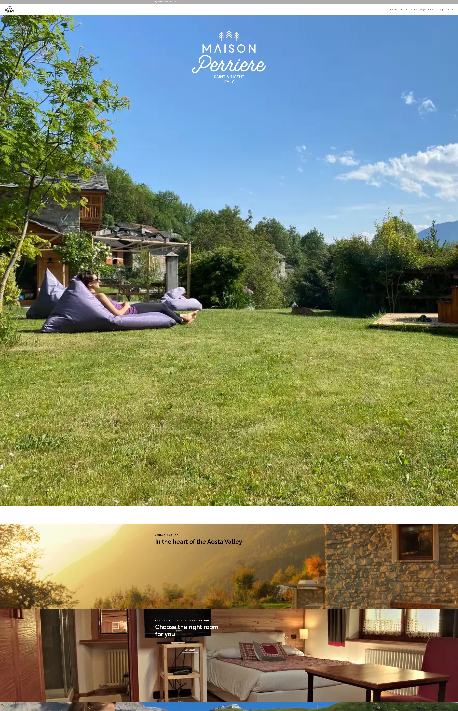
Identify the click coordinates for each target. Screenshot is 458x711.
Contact (432, 10)
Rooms (393, 10)
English (443, 10)
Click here (190, 649)
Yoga (422, 10)
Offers (413, 10)
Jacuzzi (403, 10)
